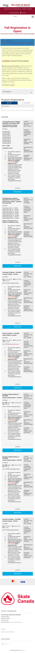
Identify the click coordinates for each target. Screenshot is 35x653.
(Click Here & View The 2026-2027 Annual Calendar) (17, 34)
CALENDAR (26, 103)
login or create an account (13, 42)
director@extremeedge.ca (16, 622)
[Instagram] (5, 643)
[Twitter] (8, 643)
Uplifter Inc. (22, 650)
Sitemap (3, 629)
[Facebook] (3, 643)
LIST (10, 103)
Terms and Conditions (7, 632)
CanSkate (6, 61)
